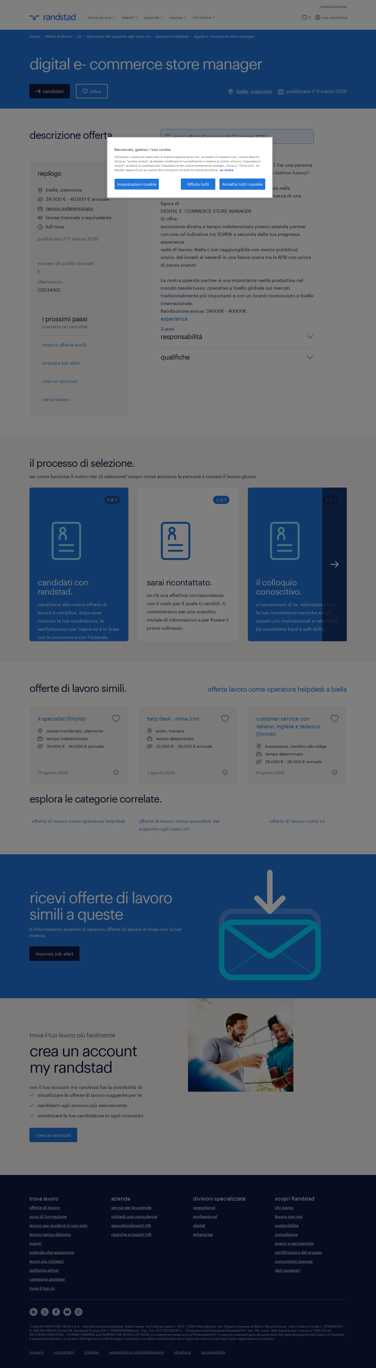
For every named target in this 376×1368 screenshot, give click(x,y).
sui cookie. (227, 170)
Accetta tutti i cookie (242, 184)
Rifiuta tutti (198, 184)
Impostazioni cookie (136, 184)
